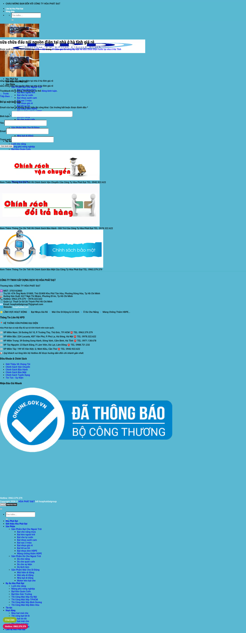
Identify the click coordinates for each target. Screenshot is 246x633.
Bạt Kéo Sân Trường (21, 594)
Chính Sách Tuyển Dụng (18, 375)
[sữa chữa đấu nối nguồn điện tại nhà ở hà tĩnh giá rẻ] (19, 76)
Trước (4, 93)
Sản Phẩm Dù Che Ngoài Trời (26, 556)
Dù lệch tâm (23, 567)
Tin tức (9, 607)
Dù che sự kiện (24, 564)
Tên (2, 123)
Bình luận (5, 116)
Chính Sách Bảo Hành (17, 369)
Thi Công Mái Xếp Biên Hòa (25, 605)
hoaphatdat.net (20, 307)
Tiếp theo (6, 96)
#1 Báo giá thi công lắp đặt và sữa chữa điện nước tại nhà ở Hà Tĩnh (86, 49)
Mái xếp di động (25, 575)
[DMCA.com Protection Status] (8, 505)
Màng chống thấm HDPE (29, 553)
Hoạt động (10, 610)
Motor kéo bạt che (26, 580)
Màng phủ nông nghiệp (23, 146)
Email (3, 131)
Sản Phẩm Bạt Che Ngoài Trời (26, 529)
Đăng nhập (10, 11)
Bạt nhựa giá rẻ (25, 103)
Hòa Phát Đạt (12, 79)
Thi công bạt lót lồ (20, 615)
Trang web (5, 139)
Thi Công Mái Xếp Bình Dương (26, 602)
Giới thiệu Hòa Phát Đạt (16, 523)
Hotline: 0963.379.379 (15, 626)
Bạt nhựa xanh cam (27, 98)
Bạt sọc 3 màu (24, 100)
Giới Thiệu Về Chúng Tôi (18, 364)
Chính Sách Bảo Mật (16, 372)
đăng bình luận (49, 91)
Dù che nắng (23, 559)
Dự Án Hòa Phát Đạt (15, 583)
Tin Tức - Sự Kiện (14, 377)
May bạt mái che (19, 613)
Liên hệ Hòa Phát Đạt (14, 8)
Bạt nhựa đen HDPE (27, 550)
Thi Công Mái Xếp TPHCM (24, 599)
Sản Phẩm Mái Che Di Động (25, 127)
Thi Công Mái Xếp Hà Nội (24, 597)
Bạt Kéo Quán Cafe (21, 149)
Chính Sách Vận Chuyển (18, 367)
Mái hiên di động (25, 572)
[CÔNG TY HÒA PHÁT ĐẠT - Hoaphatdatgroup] (72, 53)
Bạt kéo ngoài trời (26, 92)
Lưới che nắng (18, 144)
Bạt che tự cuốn (25, 95)
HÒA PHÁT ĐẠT (27, 501)
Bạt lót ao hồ (23, 548)
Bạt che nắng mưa (26, 531)
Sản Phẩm (10, 84)
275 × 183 (40, 49)
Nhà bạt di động (25, 135)
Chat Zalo (10, 620)
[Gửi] (7, 519)
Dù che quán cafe (26, 119)
